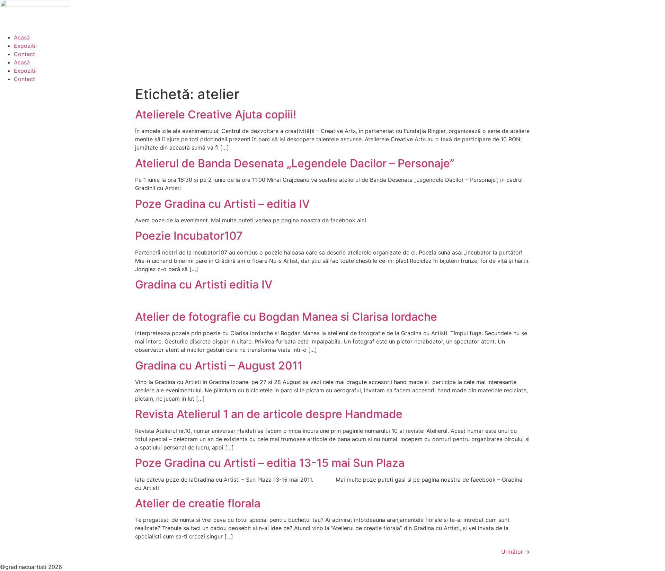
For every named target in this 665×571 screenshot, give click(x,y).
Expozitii (25, 45)
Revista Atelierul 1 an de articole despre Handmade (268, 414)
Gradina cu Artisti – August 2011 (219, 365)
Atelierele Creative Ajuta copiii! (215, 114)
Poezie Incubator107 (189, 235)
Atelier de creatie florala (197, 503)
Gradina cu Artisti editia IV (203, 284)
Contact (24, 54)
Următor (515, 551)
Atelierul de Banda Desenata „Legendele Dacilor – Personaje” (294, 163)
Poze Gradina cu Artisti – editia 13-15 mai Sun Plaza (270, 463)
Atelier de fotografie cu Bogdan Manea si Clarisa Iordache (286, 316)
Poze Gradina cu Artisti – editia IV (222, 204)
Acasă (22, 37)
